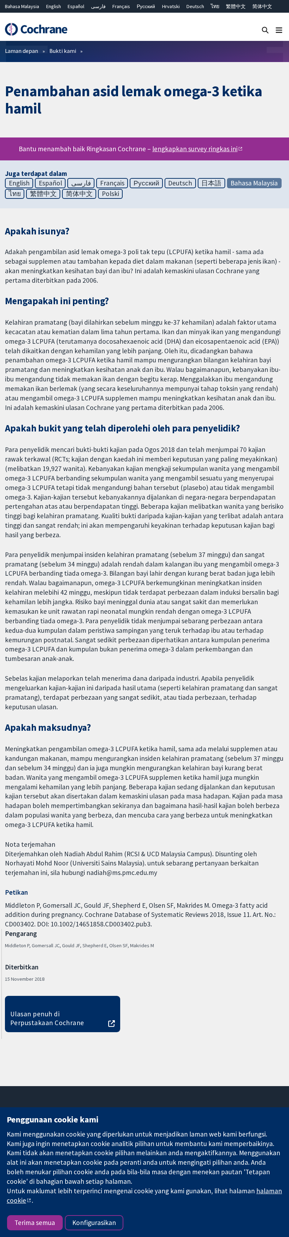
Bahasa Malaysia (22, 6)
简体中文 (262, 6)
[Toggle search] (265, 29)
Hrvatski (171, 6)
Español (76, 6)
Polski (110, 193)
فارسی (98, 6)
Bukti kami (62, 50)
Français (121, 6)
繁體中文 (236, 6)
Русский (146, 6)
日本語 (211, 183)
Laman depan (21, 50)
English (53, 6)
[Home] (36, 29)
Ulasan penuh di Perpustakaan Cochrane (47, 1018)
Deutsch (195, 6)
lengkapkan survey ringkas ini (195, 149)
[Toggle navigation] (279, 29)
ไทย (215, 6)
